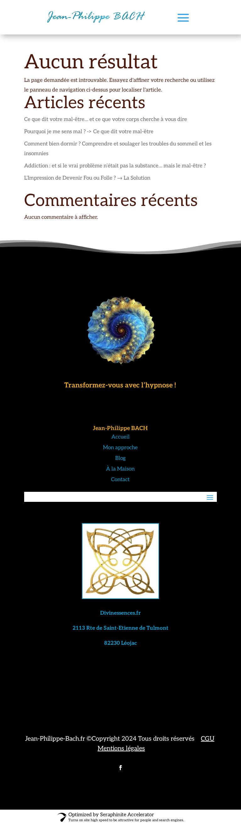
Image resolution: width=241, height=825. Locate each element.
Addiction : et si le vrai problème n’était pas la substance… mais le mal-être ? (115, 166)
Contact (120, 479)
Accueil (120, 437)
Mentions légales (121, 748)
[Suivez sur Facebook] (120, 768)
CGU (207, 739)
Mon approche (120, 447)
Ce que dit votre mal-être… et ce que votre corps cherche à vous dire (105, 119)
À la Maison (120, 469)
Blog (120, 458)
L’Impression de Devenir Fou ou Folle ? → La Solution (87, 178)
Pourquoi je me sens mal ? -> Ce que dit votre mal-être (88, 132)
